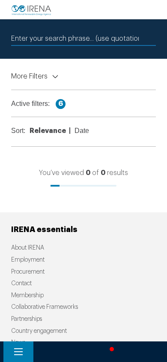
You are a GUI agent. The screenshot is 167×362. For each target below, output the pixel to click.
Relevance (49, 130)
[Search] (49, 351)
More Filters (29, 76)
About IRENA (27, 248)
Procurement (28, 272)
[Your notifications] (110, 351)
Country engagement (39, 331)
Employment (28, 260)
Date (83, 130)
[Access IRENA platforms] (79, 351)
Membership (27, 296)
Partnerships (26, 319)
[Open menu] (18, 351)
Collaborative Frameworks (44, 307)
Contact (21, 284)
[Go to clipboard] (140, 351)
